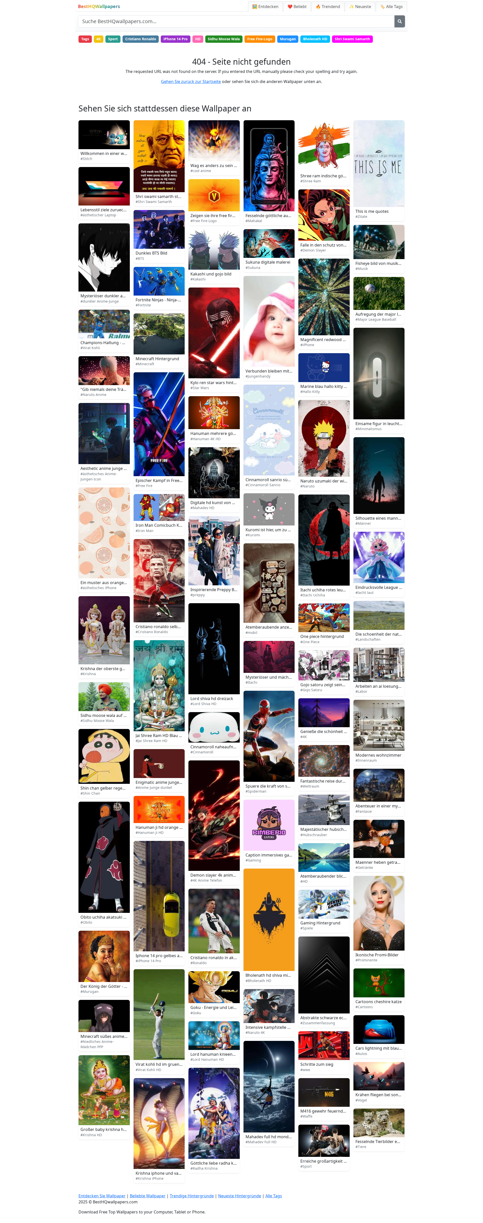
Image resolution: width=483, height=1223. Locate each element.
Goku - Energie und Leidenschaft (221, 1007)
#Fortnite (143, 305)
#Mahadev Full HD (261, 1141)
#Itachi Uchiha (312, 595)
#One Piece (309, 641)
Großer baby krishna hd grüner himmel (118, 1129)
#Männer (363, 523)
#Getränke (364, 867)
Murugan (288, 38)
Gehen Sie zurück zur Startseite (191, 81)
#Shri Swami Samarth (154, 201)
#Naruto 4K (255, 1032)
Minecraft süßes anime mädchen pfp (115, 1036)
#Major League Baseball (375, 319)
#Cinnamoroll (201, 752)
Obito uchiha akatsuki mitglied (109, 917)
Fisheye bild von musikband (381, 263)
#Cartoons (364, 1006)
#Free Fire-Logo (203, 220)
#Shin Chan (90, 793)
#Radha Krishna (204, 1168)
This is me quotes (372, 211)
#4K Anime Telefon (206, 880)
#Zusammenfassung (317, 1023)
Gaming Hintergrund (320, 923)
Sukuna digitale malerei (268, 262)
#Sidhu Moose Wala (97, 720)
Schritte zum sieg (316, 1064)
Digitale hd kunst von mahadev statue (226, 502)
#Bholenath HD (258, 980)
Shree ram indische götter (325, 176)
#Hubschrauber (313, 834)
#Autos (361, 1053)
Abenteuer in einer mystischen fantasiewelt (396, 806)
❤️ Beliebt (297, 6)
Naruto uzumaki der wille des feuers (335, 481)
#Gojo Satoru (311, 689)
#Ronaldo (198, 962)
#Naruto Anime (93, 394)
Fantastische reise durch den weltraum (337, 781)
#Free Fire (144, 485)
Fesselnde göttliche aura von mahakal (281, 215)
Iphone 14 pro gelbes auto (161, 955)
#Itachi (251, 682)
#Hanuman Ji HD (150, 832)
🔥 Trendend (328, 6)
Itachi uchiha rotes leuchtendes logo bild (339, 590)
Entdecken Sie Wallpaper (102, 1196)
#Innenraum (366, 760)
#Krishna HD (91, 1134)
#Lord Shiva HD (203, 703)
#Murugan (89, 991)
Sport (113, 38)
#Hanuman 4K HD (205, 438)
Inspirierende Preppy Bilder (216, 589)
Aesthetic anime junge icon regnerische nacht (124, 468)
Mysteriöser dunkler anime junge (112, 296)
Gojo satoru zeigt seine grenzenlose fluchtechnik (347, 684)
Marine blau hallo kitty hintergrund (333, 386)
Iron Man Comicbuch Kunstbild (165, 525)
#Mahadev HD (202, 507)
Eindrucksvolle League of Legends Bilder (393, 587)
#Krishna (88, 673)
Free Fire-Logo (259, 38)
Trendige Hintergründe (192, 1196)
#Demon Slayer (313, 250)
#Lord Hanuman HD (207, 1059)
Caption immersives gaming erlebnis (280, 855)
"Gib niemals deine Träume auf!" (111, 389)
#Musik (361, 268)
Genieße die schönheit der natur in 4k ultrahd (343, 731)
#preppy (197, 594)
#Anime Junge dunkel (154, 787)
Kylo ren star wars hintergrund (219, 382)
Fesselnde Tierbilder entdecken (385, 1141)
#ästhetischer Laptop (98, 215)
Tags (85, 38)
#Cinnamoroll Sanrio (263, 484)
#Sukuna (253, 267)
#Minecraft (145, 363)
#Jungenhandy (258, 376)
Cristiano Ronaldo (140, 38)
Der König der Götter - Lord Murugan (116, 986)
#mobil (251, 632)
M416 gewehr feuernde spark (328, 1111)
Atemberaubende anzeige (270, 627)
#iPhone (307, 344)
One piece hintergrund (322, 636)
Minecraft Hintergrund (157, 358)
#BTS (140, 258)
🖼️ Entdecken (265, 6)
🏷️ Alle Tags (391, 6)
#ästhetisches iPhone (98, 587)
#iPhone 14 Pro (148, 960)
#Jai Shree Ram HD (151, 740)
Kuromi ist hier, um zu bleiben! (274, 530)
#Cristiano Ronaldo (152, 631)
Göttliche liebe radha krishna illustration (228, 1163)
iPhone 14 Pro (176, 38)
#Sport (306, 1166)
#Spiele (306, 928)
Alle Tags (273, 1196)
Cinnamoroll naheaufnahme (217, 747)
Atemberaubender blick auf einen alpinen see (343, 876)
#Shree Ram (310, 181)
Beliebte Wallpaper (148, 1196)
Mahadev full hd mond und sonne (278, 1136)
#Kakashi (198, 279)
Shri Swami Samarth (352, 38)
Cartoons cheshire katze (378, 1001)
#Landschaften (368, 639)
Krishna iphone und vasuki (161, 1173)
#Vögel (361, 1100)
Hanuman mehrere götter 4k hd (221, 433)
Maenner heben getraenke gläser (387, 862)
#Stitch (86, 158)
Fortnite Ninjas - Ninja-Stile (161, 300)
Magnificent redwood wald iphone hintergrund (345, 339)
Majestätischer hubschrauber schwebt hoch (342, 829)
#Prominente (366, 960)
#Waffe (306, 1116)
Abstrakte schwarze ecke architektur (335, 1018)
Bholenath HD (315, 38)
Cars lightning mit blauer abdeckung (390, 1048)
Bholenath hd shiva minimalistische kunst (285, 975)
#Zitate (361, 216)
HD (197, 38)
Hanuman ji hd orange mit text (165, 827)
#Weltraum (309, 786)
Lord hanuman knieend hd (215, 1054)
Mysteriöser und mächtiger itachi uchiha (284, 677)
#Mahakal (254, 220)
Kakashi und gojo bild (210, 274)
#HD (304, 881)
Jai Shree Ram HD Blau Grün (162, 735)
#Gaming (253, 860)
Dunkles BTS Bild (151, 253)
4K (98, 38)
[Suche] (399, 21)
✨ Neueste (360, 6)
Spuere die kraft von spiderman (276, 786)
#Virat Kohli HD (148, 1069)
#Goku (195, 1012)
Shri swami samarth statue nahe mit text (174, 196)
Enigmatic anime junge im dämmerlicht (173, 782)
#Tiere (360, 1146)
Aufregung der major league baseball (391, 314)
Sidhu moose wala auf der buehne (113, 715)
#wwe (305, 1069)
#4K (303, 736)
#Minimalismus (368, 428)
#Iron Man (144, 530)
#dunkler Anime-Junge (99, 301)
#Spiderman (256, 791)
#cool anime (200, 170)
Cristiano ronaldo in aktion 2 (217, 957)
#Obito (86, 922)
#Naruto (307, 486)
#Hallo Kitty (310, 391)
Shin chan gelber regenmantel (109, 788)
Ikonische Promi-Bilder (377, 955)
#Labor (361, 691)
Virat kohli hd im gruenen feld (164, 1064)
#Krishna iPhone (150, 1178)
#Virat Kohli (90, 347)
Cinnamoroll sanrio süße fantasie (277, 479)
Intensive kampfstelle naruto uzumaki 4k (284, 1027)
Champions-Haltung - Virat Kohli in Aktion (119, 342)
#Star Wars (199, 387)
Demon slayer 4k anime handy (219, 875)
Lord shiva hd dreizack (211, 698)
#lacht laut (364, 592)
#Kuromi (253, 535)
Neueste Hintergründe (239, 1196)
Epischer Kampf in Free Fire (161, 480)
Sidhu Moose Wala (224, 38)
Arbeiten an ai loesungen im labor (387, 686)
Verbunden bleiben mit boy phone (278, 371)
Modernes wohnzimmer (378, 755)
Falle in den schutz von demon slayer (335, 245)
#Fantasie (363, 811)
